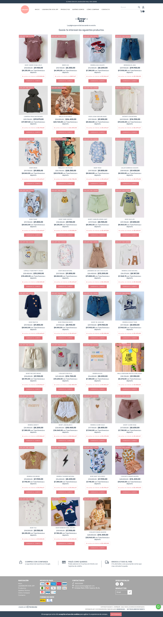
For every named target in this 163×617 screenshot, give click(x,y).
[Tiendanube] (28, 607)
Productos (65, 9)
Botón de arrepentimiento (136, 609)
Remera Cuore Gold (97, 425)
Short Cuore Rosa (129, 425)
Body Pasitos (33, 322)
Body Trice (97, 168)
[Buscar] (139, 7)
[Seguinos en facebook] (121, 584)
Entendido (116, 614)
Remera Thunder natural (65, 476)
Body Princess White (65, 322)
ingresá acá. (121, 609)
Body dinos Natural (65, 271)
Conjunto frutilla (65, 373)
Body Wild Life (130, 219)
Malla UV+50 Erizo (65, 116)
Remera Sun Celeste (97, 65)
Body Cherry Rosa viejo (33, 65)
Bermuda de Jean (130, 65)
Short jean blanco (65, 425)
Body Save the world (97, 476)
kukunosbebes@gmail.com (85, 586)
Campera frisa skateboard (33, 116)
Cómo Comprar (93, 9)
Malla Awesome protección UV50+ (129, 373)
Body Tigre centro (65, 219)
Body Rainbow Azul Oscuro (65, 528)
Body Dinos (33, 168)
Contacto (106, 9)
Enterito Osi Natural (129, 116)
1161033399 (79, 583)
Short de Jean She (97, 322)
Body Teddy (33, 219)
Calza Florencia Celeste (129, 168)
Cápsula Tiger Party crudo (33, 271)
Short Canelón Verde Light (97, 219)
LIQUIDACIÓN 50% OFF (50, 9)
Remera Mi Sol (97, 373)
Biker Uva (65, 65)
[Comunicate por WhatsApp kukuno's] (158, 606)
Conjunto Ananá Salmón (129, 476)
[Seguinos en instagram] (117, 584)
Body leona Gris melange (98, 116)
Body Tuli (33, 528)
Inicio (37, 9)
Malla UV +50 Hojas (65, 168)
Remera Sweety (33, 425)
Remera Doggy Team (130, 322)
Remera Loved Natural (130, 271)
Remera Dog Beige (33, 476)
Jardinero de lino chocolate (97, 271)
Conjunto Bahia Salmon (97, 532)
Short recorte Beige (33, 373)
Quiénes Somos (78, 9)
